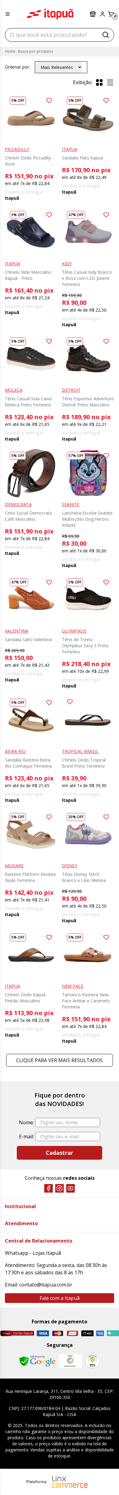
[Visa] (43, 1333)
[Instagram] (59, 1188)
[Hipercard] (72, 1333)
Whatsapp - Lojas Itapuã (33, 1253)
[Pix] (112, 1333)
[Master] (58, 1333)
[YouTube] (70, 1188)
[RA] (92, 1361)
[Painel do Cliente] (102, 14)
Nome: (26, 1122)
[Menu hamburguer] (7, 14)
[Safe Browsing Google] (37, 1361)
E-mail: (26, 1136)
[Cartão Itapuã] (17, 1333)
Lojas (93, 14)
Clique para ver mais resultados (59, 1060)
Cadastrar (59, 1152)
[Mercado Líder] (70, 1361)
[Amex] (100, 1333)
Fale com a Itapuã (60, 1298)
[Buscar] (105, 34)
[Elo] (87, 1333)
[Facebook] (48, 1188)
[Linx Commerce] (70, 1482)
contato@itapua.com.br (45, 1284)
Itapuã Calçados (50, 14)
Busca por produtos (35, 51)
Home (10, 51)
